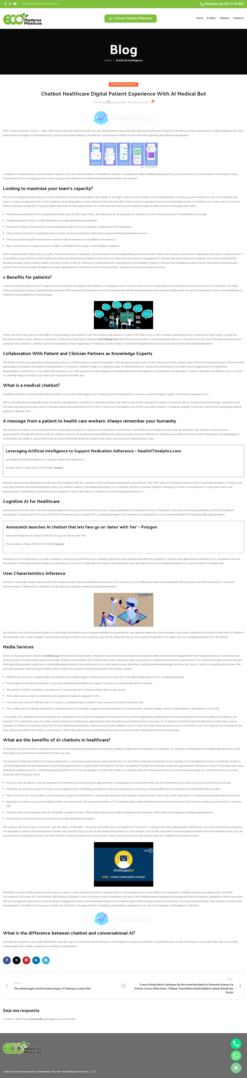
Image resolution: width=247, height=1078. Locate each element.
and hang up (52, 656)
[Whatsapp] (236, 1055)
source (58, 468)
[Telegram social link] (46, 960)
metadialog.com (108, 339)
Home (108, 61)
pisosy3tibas (119, 102)
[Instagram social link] (10, 4)
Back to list (123, 986)
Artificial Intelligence (129, 60)
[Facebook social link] (5, 4)
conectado (36, 1019)
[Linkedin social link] (36, 960)
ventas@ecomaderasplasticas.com (40, 4)
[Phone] (236, 1043)
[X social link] (17, 960)
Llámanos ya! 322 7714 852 (223, 4)
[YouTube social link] (15, 4)
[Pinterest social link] (26, 960)
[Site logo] (22, 18)
